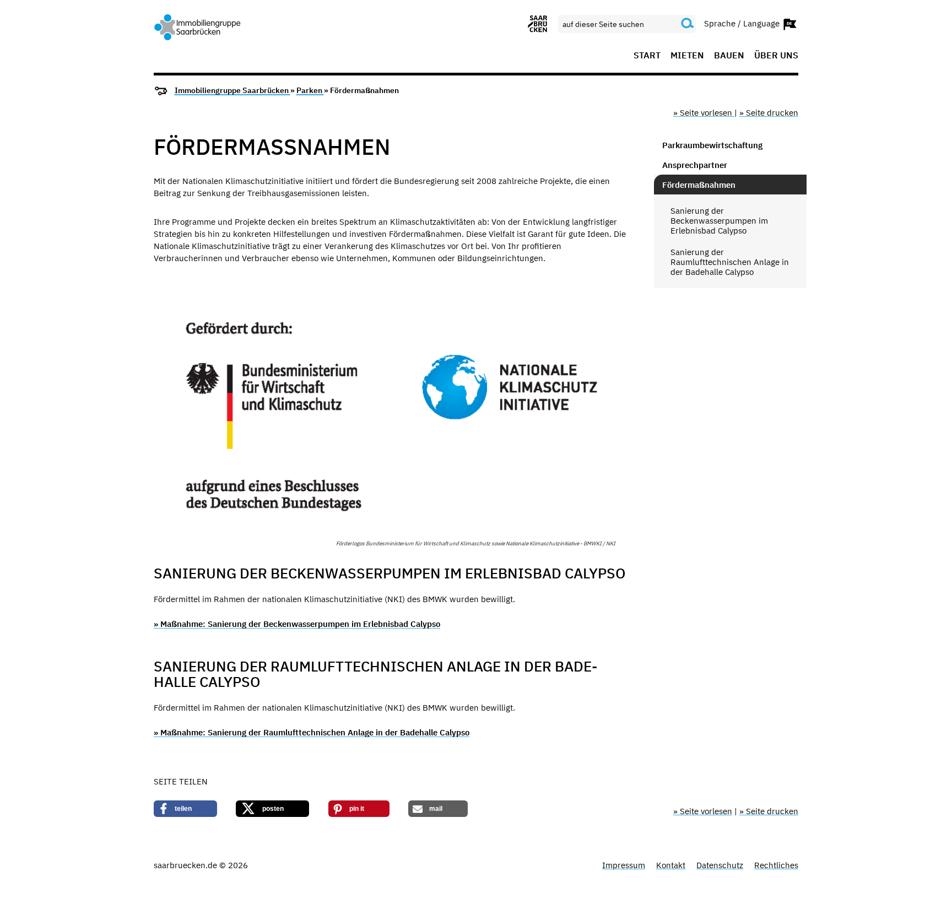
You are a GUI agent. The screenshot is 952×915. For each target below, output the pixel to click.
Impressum (623, 865)
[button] (185, 808)
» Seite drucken (768, 112)
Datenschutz (719, 865)
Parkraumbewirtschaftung (712, 145)
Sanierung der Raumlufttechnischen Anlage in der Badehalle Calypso (729, 262)
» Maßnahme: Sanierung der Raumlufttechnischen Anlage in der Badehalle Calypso (311, 732)
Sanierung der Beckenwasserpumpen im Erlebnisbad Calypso (719, 220)
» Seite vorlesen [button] (703, 112)
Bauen (729, 56)
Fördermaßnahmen (698, 185)
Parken (310, 90)
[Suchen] (687, 24)
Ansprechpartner (694, 165)
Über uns (776, 56)
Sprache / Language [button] (743, 23)
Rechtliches (776, 865)
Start (647, 56)
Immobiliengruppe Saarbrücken (232, 90)
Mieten (687, 56)
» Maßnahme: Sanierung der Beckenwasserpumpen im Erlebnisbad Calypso (297, 624)
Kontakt (670, 865)
